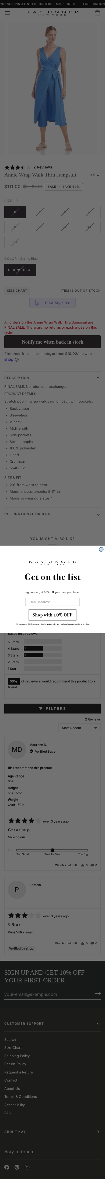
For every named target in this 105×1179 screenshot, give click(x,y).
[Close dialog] (101, 549)
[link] (52, 618)
